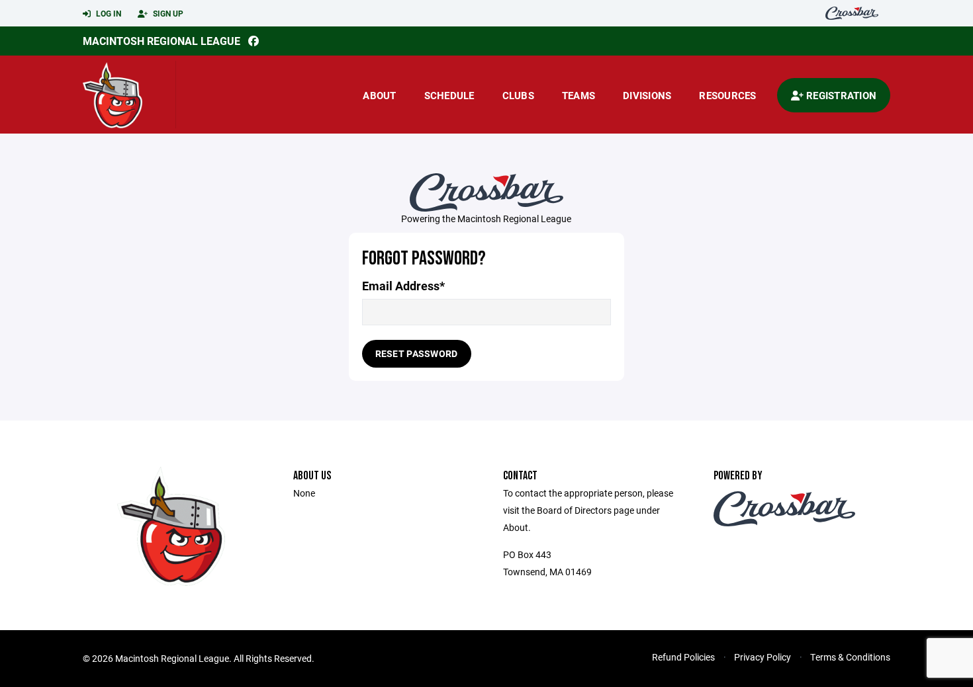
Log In (107, 13)
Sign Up (167, 13)
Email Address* (403, 286)
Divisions (647, 95)
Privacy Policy (762, 657)
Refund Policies (683, 657)
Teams (578, 95)
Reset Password (416, 353)
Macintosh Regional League (161, 41)
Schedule (449, 95)
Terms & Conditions (850, 657)
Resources (727, 95)
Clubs (518, 95)
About (379, 95)
